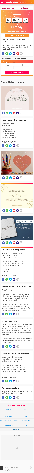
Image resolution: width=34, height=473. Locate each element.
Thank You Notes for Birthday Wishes (8, 421)
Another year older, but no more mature (15, 353)
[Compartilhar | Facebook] (3, 53)
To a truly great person (9, 321)
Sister (8, 413)
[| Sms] (14, 53)
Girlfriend (8, 409)
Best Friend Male (25, 420)
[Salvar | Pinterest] (17, 53)
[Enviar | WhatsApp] (6, 53)
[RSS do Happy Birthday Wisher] (31, 467)
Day (8, 65)
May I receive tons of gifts (10, 388)
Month (21, 65)
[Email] (21, 53)
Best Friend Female (25, 413)
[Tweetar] (10, 53)
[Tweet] (10, 145)
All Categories (17, 429)
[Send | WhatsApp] (6, 145)
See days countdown (17, 36)
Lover (25, 409)
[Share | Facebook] (3, 145)
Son (25, 425)
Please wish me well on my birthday (14, 120)
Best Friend (8, 416)
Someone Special (8, 425)
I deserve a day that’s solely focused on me (16, 286)
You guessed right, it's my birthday (13, 250)
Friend (25, 416)
